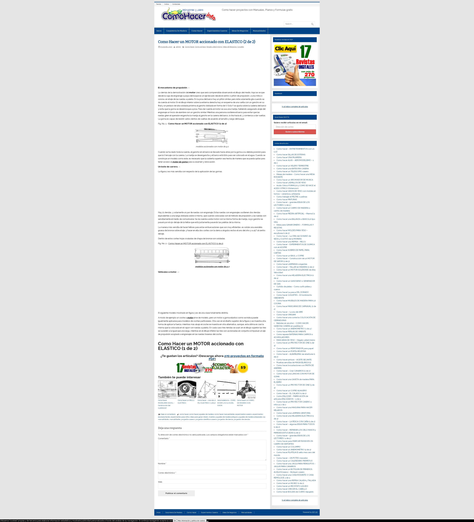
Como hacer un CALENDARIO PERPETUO (294, 461)
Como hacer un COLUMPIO (288, 447)
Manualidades (259, 31)
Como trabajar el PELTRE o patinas (291, 197)
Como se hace (200, 47)
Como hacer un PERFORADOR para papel (294, 348)
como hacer (184, 414)
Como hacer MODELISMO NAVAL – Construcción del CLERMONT (166, 404)
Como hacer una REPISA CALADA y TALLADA (296, 480)
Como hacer (197, 31)
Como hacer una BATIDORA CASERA (292, 169)
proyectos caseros (188, 419)
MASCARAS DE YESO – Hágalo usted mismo (295, 340)
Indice (166, 4)
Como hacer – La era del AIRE (289, 312)
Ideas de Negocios (240, 31)
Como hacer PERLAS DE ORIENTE (291, 331)
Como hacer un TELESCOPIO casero (292, 171)
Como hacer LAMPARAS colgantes (291, 264)
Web (160, 482)
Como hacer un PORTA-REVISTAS (291, 351)
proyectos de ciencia (225, 419)
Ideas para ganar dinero (199, 417)
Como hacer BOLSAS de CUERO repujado (295, 492)
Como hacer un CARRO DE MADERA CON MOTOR (245, 402)
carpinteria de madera (176, 31)
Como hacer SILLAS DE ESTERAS (290, 154)
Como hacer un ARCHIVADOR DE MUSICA (294, 180)
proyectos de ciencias (242, 419)
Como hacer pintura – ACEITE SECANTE (294, 360)
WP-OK (314, 512)
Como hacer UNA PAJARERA (289, 157)
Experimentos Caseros (217, 31)
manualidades (175, 419)
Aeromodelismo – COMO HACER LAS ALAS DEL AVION (226, 402)
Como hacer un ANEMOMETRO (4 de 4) (293, 450)
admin (178, 47)
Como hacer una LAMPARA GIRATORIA (293, 413)
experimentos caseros (243, 414)
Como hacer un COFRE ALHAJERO (291, 390)
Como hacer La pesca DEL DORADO (292, 292)
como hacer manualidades (224, 414)
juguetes (240, 47)
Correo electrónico (167, 473)
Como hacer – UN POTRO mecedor (292, 458)
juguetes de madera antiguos (227, 417)
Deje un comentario (168, 414)
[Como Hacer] (188, 20)
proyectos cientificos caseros (206, 419)
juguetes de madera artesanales (250, 417)
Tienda (158, 4)
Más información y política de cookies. (192, 521)
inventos (212, 417)
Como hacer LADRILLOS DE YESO (291, 183)
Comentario (164, 438)
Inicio (159, 31)
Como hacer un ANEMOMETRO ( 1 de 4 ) (294, 329)
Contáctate (176, 4)
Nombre (162, 464)
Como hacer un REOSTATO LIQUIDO (292, 486)
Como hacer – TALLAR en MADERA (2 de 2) (295, 267)
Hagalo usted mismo (214, 47)
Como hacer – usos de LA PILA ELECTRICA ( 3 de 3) (207, 401)
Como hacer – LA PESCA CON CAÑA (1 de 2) (295, 421)
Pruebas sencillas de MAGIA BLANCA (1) (293, 362)
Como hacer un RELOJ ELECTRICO (186, 401)
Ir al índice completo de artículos (295, 107)
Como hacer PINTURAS (286, 199)
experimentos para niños (180, 417)
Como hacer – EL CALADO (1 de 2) (291, 393)
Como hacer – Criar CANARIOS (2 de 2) (293, 371)
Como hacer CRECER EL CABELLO (291, 489)
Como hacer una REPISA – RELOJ (291, 242)
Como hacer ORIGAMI (286, 315)
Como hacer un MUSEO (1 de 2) (290, 483)
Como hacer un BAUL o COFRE (290, 256)
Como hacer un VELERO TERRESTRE (292, 166)
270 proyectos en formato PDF (236, 357)
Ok (175, 521)
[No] (207, 521)
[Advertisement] (199, 66)
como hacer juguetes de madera (201, 414)
